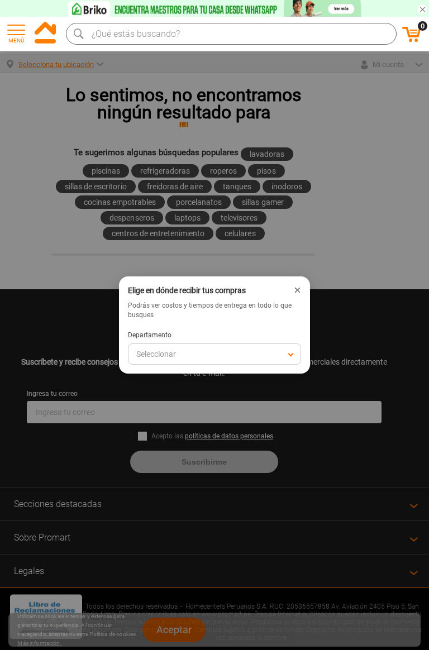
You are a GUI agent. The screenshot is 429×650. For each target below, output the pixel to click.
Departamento (149, 335)
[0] (411, 40)
